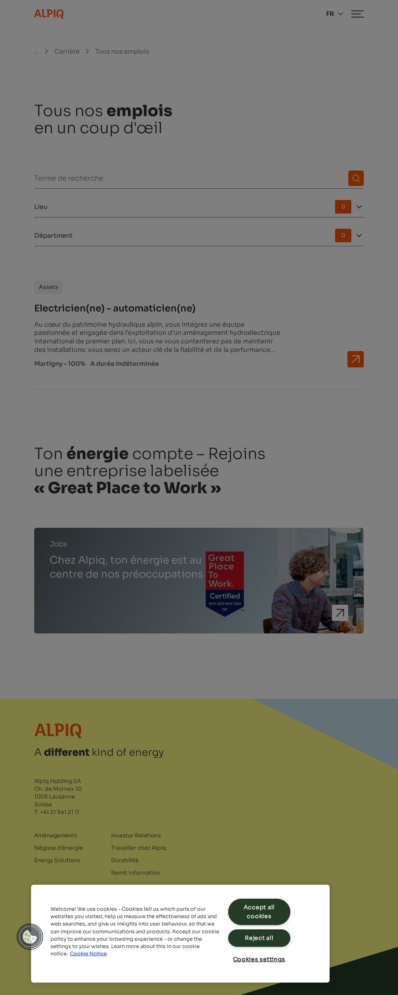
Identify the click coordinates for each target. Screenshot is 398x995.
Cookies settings (259, 959)
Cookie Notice (88, 954)
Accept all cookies (259, 912)
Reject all (259, 937)
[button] (29, 936)
